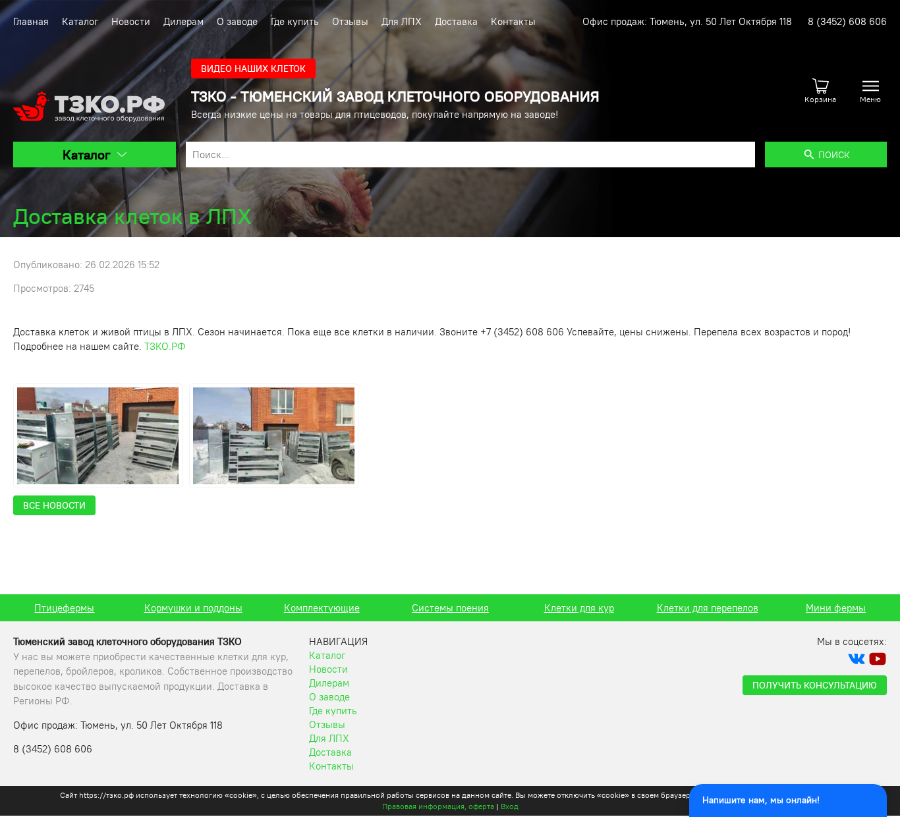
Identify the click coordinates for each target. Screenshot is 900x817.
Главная (31, 21)
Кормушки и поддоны (193, 608)
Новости (130, 21)
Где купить (295, 21)
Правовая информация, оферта (438, 806)
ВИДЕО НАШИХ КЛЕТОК (253, 68)
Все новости (54, 505)
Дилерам (183, 21)
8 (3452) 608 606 (847, 21)
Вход (510, 806)
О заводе (237, 21)
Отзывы (350, 21)
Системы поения (450, 608)
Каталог (80, 21)
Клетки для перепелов (707, 608)
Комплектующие (322, 608)
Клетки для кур (579, 608)
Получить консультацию (814, 685)
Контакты (513, 21)
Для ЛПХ (401, 21)
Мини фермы (836, 608)
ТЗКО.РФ (165, 346)
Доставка (456, 21)
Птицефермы (64, 608)
